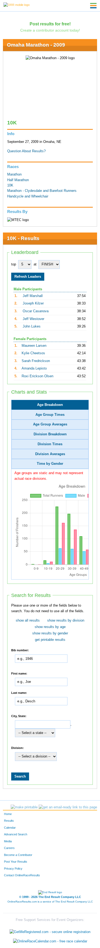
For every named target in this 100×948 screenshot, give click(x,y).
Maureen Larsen (34, 346)
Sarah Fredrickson (36, 361)
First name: (19, 673)
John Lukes (32, 326)
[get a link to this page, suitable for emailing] (68, 807)
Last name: (19, 692)
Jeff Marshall (33, 296)
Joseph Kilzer (33, 303)
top (13, 264)
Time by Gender (50, 464)
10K (10, 185)
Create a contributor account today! (50, 30)
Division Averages (50, 454)
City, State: (18, 715)
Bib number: (20, 650)
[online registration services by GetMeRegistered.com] (50, 930)
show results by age (50, 627)
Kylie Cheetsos (33, 353)
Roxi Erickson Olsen (37, 376)
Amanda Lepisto (34, 368)
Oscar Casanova (36, 311)
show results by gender (50, 633)
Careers (9, 848)
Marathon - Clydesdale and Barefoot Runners (42, 191)
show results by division (65, 620)
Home (8, 814)
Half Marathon (18, 180)
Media (8, 841)
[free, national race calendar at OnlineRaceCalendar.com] (50, 941)
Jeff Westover (33, 319)
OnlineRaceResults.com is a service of (50, 901)
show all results (28, 620)
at (35, 264)
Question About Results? (26, 151)
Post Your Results (15, 861)
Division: (17, 747)
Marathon (14, 174)
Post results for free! (50, 23)
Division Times (50, 444)
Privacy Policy (13, 868)
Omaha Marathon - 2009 (36, 45)
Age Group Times (50, 415)
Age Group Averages (50, 424)
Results (9, 820)
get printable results (50, 640)
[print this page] (24, 807)
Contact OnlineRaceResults (22, 875)
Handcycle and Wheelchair (27, 196)
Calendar (10, 827)
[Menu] (93, 5)
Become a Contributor (18, 854)
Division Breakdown (50, 434)
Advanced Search (15, 834)
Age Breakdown (50, 405)
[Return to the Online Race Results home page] (16, 4)
